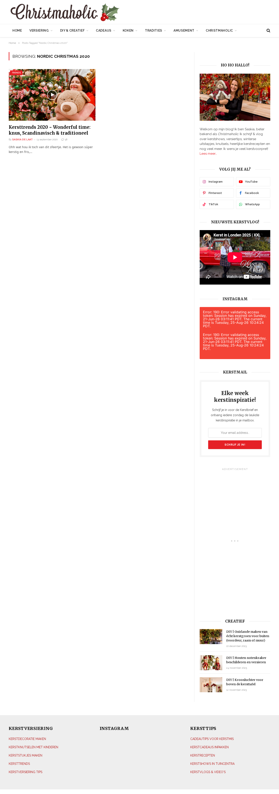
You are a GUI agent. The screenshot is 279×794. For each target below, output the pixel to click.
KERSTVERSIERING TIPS (25, 772)
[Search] (268, 31)
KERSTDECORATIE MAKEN (27, 739)
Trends (16, 72)
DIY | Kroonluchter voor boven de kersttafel (244, 682)
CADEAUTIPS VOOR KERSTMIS (212, 739)
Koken (128, 30)
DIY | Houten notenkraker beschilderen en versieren (246, 660)
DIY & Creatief (72, 30)
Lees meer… (208, 154)
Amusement (184, 30)
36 (66, 139)
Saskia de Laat (22, 139)
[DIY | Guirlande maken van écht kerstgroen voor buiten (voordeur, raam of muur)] (211, 636)
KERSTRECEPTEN (202, 755)
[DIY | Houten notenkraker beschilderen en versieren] (211, 662)
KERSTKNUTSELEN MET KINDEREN (33, 747)
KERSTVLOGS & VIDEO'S (208, 772)
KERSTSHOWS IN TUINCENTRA (212, 763)
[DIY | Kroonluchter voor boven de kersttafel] (211, 684)
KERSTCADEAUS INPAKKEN (209, 747)
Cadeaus (103, 30)
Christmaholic (219, 30)
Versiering (39, 30)
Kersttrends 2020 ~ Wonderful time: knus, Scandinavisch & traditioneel (49, 130)
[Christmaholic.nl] (89, 12)
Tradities (153, 30)
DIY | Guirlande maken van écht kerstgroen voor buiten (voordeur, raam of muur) (247, 636)
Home (17, 30)
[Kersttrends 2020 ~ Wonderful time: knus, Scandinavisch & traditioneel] (52, 95)
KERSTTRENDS (19, 763)
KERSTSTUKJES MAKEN (25, 755)
